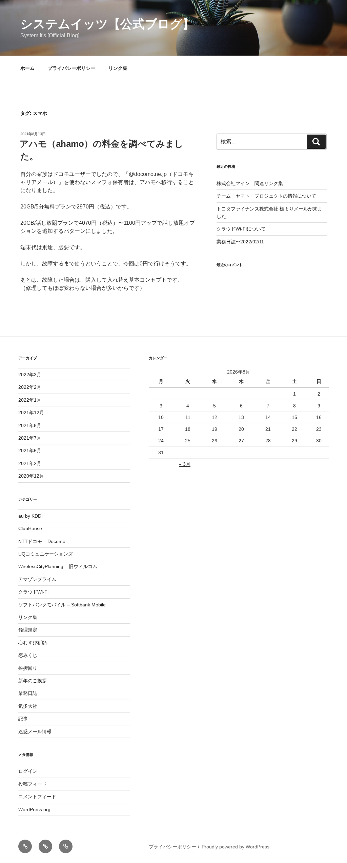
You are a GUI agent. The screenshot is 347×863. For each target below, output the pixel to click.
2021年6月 (29, 450)
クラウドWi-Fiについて (241, 229)
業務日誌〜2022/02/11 (240, 241)
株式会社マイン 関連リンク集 (250, 183)
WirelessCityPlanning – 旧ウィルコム (57, 566)
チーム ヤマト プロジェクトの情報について (266, 196)
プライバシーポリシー (71, 68)
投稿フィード (32, 784)
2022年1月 (29, 400)
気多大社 (27, 706)
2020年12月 (31, 476)
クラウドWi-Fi (33, 592)
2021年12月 (31, 412)
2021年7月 (29, 438)
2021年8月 (29, 425)
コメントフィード (37, 796)
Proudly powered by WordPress (235, 846)
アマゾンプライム (37, 579)
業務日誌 (27, 693)
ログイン (27, 771)
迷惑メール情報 (35, 731)
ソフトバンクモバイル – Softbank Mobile (62, 604)
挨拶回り (27, 668)
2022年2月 (29, 387)
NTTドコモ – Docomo (41, 541)
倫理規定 (27, 630)
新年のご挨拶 (32, 680)
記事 (23, 718)
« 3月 (184, 464)
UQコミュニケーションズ (45, 554)
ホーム (27, 68)
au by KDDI (30, 516)
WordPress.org (34, 809)
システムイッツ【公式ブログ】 (107, 24)
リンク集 (117, 68)
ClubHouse (30, 528)
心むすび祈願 (32, 642)
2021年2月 (29, 463)
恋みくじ (27, 655)
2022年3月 (29, 374)
